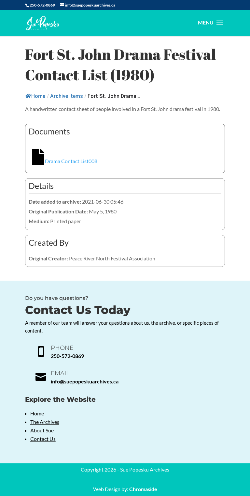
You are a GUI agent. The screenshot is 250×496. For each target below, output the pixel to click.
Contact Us (43, 439)
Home (38, 96)
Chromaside (143, 489)
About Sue (42, 430)
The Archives (44, 422)
